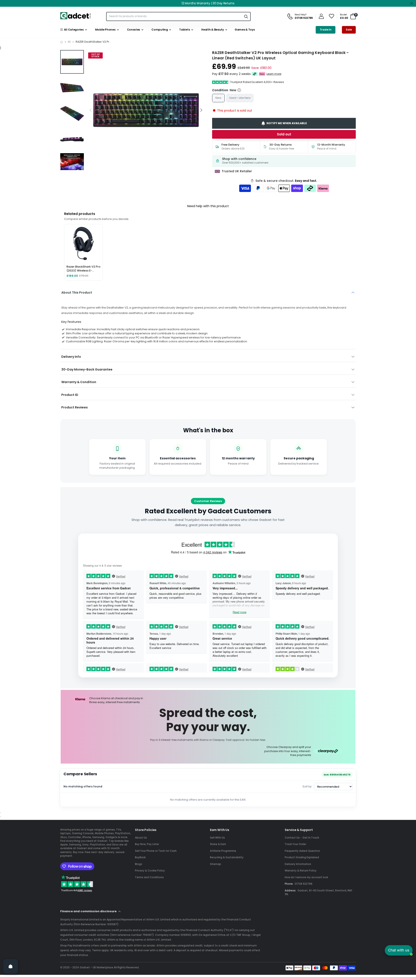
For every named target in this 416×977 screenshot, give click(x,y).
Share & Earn (218, 844)
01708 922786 (303, 884)
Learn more (273, 73)
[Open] (10, 966)
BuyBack (140, 857)
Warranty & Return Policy (301, 870)
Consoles (133, 29)
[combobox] (174, 16)
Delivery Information (298, 864)
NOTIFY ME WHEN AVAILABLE (286, 123)
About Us (141, 837)
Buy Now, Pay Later (147, 844)
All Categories (73, 29)
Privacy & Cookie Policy (150, 870)
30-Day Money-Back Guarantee (86, 369)
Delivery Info (71, 356)
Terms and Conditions (149, 877)
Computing (159, 29)
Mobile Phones (104, 29)
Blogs (138, 864)
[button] (201, 110)
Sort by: (307, 786)
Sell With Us (217, 837)
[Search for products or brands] (246, 16)
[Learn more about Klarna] (262, 74)
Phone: (289, 884)
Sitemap (215, 864)
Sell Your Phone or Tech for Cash (156, 851)
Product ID (69, 395)
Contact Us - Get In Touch (302, 837)
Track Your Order (295, 844)
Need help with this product (208, 206)
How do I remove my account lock (306, 877)
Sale (349, 29)
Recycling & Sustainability (227, 857)
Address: (290, 890)
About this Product (76, 292)
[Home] (61, 42)
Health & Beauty (212, 29)
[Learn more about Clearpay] (255, 74)
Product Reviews (74, 407)
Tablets (184, 29)
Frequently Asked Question (302, 851)
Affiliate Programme (223, 851)
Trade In (326, 29)
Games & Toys (244, 29)
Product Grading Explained (302, 857)
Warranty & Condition (78, 382)
